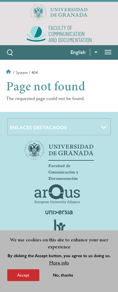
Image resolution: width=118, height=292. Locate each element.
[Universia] (59, 212)
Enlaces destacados (38, 127)
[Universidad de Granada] (59, 12)
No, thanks (63, 275)
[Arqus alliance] (57, 194)
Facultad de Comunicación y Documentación (63, 172)
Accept (23, 275)
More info (59, 263)
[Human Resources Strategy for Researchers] (59, 228)
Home (9, 72)
